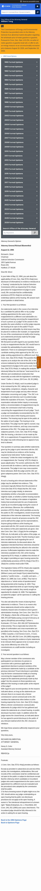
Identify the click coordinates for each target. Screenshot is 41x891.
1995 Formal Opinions (14, 84)
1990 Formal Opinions (14, 62)
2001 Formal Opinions (14, 111)
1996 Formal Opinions (14, 89)
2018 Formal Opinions (14, 187)
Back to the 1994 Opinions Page (13, 820)
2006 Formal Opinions (14, 133)
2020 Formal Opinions (14, 196)
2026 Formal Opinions (14, 222)
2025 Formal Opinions (14, 218)
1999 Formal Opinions (14, 102)
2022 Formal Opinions (14, 205)
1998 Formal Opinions (14, 98)
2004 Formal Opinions (14, 124)
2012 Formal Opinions (14, 160)
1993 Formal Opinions (14, 75)
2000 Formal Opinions (14, 107)
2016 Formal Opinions (14, 178)
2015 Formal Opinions (14, 173)
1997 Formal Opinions (14, 93)
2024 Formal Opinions (14, 213)
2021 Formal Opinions (14, 200)
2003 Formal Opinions (14, 120)
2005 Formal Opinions (14, 129)
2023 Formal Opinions (14, 209)
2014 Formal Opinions (14, 169)
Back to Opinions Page (10, 823)
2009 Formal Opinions (14, 147)
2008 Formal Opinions (14, 142)
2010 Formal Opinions (14, 151)
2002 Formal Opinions (14, 115)
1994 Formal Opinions (10, 56)
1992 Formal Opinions (14, 71)
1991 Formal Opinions (13, 66)
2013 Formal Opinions (14, 164)
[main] (20, 454)
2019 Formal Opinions (14, 191)
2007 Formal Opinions (14, 138)
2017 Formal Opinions (14, 182)
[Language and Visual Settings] (37, 6)
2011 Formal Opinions (13, 156)
